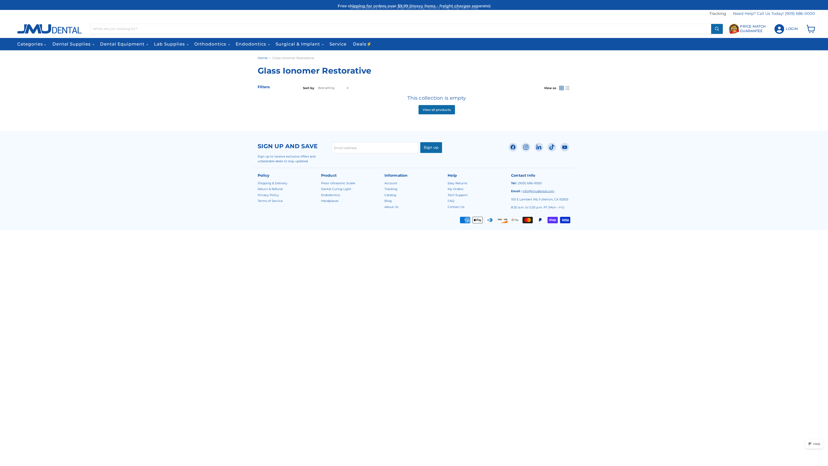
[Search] (717, 29)
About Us (391, 207)
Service (338, 44)
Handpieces (330, 201)
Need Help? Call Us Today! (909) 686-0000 (774, 13)
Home (263, 58)
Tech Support (458, 195)
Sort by (308, 88)
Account (390, 183)
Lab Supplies (170, 44)
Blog (388, 201)
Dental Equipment (123, 44)
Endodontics (251, 44)
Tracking (717, 13)
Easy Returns (457, 183)
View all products (437, 110)
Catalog (390, 195)
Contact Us (456, 207)
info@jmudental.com (538, 191)
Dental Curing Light (336, 189)
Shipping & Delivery (272, 183)
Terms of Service (270, 201)
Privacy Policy (268, 195)
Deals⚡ (362, 44)
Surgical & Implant (298, 44)
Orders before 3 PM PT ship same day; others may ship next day (414, 5)
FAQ (451, 201)
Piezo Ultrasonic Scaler (338, 183)
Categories (30, 44)
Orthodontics (210, 44)
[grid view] (561, 88)
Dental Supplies (72, 44)
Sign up (431, 147)
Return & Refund (270, 189)
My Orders (455, 189)
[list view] (568, 88)
